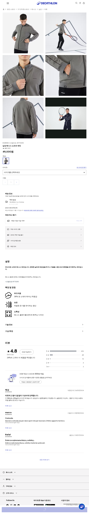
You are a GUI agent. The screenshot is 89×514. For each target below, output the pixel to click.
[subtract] (5, 182)
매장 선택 (79, 220)
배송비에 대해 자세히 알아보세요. (34, 210)
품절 (47, 510)
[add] (16, 182)
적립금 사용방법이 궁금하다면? (30, 382)
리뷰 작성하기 (26, 352)
